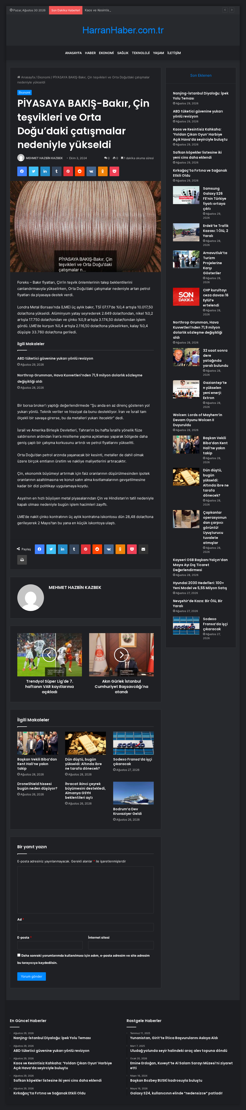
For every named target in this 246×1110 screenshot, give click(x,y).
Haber (90, 53)
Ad (20, 919)
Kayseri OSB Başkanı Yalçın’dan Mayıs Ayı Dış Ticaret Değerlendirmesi (200, 564)
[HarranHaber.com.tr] (123, 30)
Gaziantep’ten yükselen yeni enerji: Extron (215, 390)
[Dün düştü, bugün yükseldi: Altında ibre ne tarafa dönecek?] (85, 743)
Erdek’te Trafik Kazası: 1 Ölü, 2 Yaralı (215, 230)
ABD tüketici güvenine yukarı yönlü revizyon (55, 358)
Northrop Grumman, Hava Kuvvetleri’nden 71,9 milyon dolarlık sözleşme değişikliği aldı (197, 330)
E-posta (24, 937)
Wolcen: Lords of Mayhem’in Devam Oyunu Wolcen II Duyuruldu (197, 419)
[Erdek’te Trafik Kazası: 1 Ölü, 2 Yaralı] (186, 232)
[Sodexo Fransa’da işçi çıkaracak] (133, 743)
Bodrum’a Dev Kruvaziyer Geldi (127, 811)
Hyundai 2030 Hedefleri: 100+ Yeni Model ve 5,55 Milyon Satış (200, 585)
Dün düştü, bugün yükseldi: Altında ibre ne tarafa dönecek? (83, 764)
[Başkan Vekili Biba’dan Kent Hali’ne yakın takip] (37, 743)
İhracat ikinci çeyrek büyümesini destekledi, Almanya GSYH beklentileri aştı (85, 790)
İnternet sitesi (99, 937)
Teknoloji (141, 53)
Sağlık (123, 53)
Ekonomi (106, 53)
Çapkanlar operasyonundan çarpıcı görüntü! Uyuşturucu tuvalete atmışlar (215, 527)
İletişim (174, 53)
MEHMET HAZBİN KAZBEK (44, 158)
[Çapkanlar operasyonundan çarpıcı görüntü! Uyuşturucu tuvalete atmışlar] (186, 519)
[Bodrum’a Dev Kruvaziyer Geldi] (133, 793)
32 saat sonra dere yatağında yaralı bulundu (215, 358)
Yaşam (158, 53)
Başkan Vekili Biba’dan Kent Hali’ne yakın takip (37, 764)
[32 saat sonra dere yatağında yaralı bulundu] (186, 357)
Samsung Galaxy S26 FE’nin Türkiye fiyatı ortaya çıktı (214, 198)
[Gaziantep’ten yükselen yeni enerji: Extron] (186, 389)
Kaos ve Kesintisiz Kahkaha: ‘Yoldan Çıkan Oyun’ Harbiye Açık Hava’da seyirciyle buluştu (150, 10)
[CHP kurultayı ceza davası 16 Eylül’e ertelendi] (186, 297)
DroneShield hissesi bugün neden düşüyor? (37, 786)
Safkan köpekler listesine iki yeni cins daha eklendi (197, 155)
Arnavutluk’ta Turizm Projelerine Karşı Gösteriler (215, 262)
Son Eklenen (201, 75)
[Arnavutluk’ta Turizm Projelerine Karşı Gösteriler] (186, 259)
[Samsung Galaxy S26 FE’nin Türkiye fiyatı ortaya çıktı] (186, 195)
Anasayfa (73, 53)
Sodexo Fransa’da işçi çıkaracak (132, 761)
